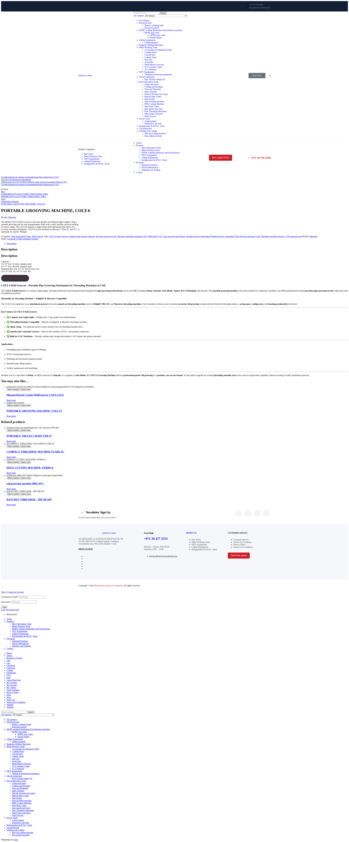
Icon (8, 678)
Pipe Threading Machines (156, 111)
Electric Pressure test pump (156, 94)
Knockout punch (152, 28)
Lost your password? (10, 610)
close (16, 839)
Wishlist (10, 705)
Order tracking (13, 690)
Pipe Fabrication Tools (148, 82)
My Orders (11, 687)
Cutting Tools (150, 57)
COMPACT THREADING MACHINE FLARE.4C (35, 451)
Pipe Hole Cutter (152, 106)
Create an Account (16, 592)
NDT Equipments (146, 72)
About (9, 619)
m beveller (149, 62)
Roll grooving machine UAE (247, 236)
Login (4, 607)
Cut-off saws (150, 55)
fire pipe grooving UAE (106, 236)
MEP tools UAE (155, 236)
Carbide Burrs (151, 52)
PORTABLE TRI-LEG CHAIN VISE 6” (29, 435)
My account (12, 682)
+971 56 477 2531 (156, 538)
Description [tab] (9, 249)
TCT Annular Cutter (153, 67)
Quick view (25, 389)
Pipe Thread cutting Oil (155, 79)
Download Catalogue (15, 278)
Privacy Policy (13, 692)
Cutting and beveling (154, 87)
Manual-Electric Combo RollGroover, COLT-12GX (35, 394)
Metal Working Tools (148, 47)
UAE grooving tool (293, 236)
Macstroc (12, 217)
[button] (257, 75)
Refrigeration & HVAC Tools (152, 126)
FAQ (9, 675)
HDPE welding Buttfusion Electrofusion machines (161, 30)
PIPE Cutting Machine (154, 104)
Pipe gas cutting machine (155, 133)
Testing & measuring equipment (158, 74)
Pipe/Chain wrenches (154, 114)
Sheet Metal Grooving (154, 64)
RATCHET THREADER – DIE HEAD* (29, 499)
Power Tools (144, 119)
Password (6, 602)
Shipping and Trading (21, 646)
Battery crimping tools (154, 25)
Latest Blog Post (14, 680)
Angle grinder (151, 121)
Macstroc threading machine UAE (132, 236)
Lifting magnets (151, 42)
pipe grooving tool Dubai (174, 236)
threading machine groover (272, 236)
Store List (11, 700)
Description (11, 243)
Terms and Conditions (16, 702)
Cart (8, 660)
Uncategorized (145, 128)
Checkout (11, 665)
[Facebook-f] (238, 513)
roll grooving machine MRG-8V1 (25, 483)
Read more (11, 400)
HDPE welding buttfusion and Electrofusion (31, 629)
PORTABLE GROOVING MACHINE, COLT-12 (34, 410)
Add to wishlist (13, 389)
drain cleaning (151, 92)
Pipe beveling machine (154, 101)
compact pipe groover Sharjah (82, 236)
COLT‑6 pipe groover (58, 236)
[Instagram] (257, 513)
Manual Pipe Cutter (153, 96)
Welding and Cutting (148, 131)
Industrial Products (20, 641)
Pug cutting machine (153, 136)
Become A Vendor (14, 658)
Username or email (10, 597)
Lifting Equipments (147, 40)
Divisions (11, 638)
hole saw (148, 60)
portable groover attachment (198, 236)
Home (9, 653)
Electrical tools (145, 23)
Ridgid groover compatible (222, 236)
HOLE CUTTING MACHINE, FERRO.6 (30, 467)
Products (191, 533)
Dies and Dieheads (153, 89)
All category (144, 20)
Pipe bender (150, 99)
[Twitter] (247, 513)
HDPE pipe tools (152, 33)
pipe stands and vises (154, 109)
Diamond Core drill (153, 123)
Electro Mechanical (20, 643)
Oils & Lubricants (146, 77)
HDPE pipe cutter (157, 35)
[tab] (177, 243)
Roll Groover (150, 116)
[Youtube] (266, 513)
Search (163, 13)
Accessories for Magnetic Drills (158, 50)
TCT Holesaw (151, 69)
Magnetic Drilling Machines (151, 45)
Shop (9, 695)
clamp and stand (151, 84)
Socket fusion (156, 37)
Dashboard (11, 673)
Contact (10, 648)
